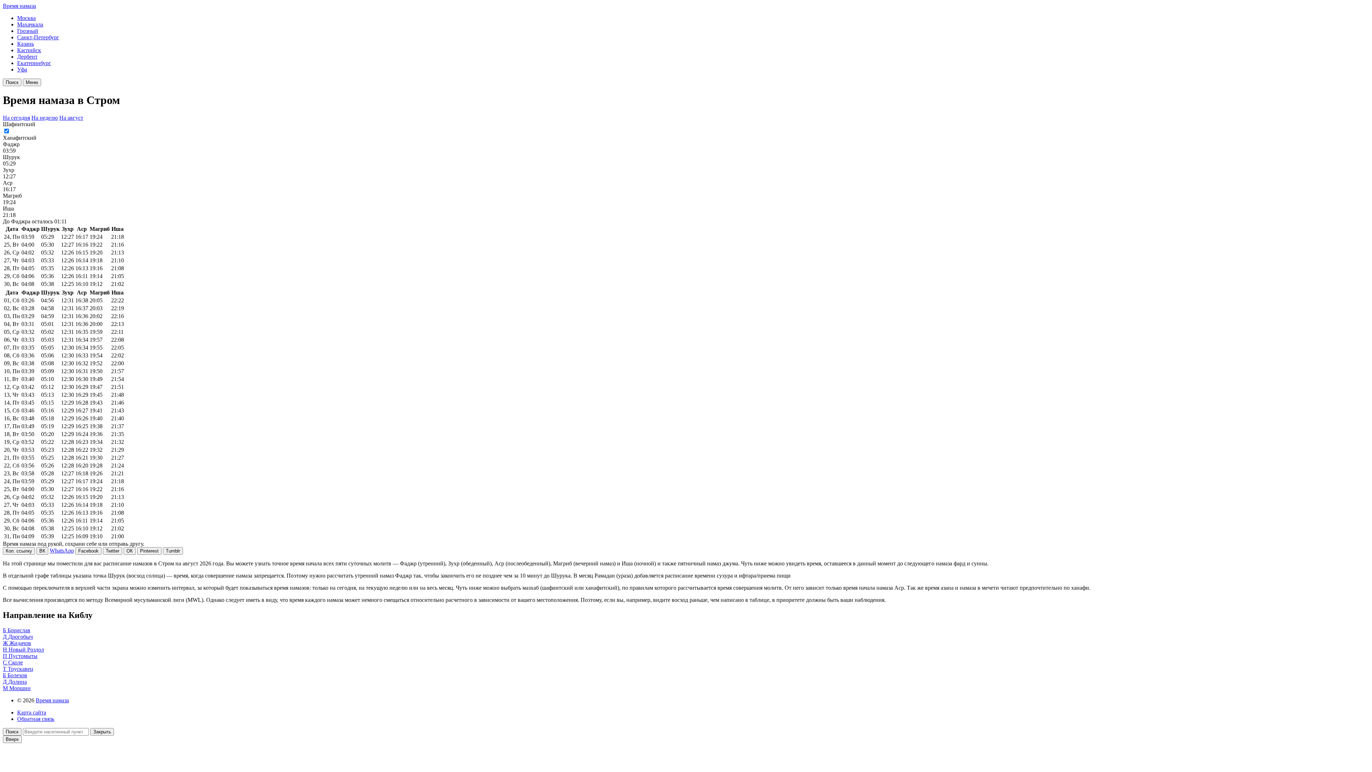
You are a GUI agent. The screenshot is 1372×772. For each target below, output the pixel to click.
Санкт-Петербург (38, 37)
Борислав (19, 630)
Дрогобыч (20, 637)
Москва (26, 18)
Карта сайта (31, 712)
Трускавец (20, 669)
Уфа (22, 69)
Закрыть (102, 731)
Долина (17, 682)
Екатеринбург (34, 63)
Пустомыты (23, 656)
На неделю (44, 118)
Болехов (17, 675)
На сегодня (16, 118)
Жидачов (20, 643)
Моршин (20, 688)
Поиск (12, 82)
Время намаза (19, 6)
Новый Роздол (26, 650)
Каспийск (29, 50)
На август (71, 118)
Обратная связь (35, 719)
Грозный (27, 31)
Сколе (15, 662)
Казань (25, 44)
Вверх (12, 739)
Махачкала (30, 24)
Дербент (27, 57)
